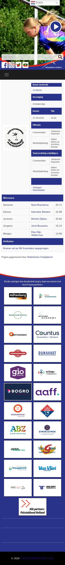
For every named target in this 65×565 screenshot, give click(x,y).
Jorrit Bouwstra (39, 226)
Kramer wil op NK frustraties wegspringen (26, 248)
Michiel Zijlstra (39, 219)
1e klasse (37, 90)
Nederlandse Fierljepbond (40, 257)
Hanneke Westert (40, 212)
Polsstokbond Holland (37, 558)
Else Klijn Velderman (37, 233)
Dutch (39, 2)
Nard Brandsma (40, 205)
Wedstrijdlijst (39, 190)
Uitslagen (37, 187)
